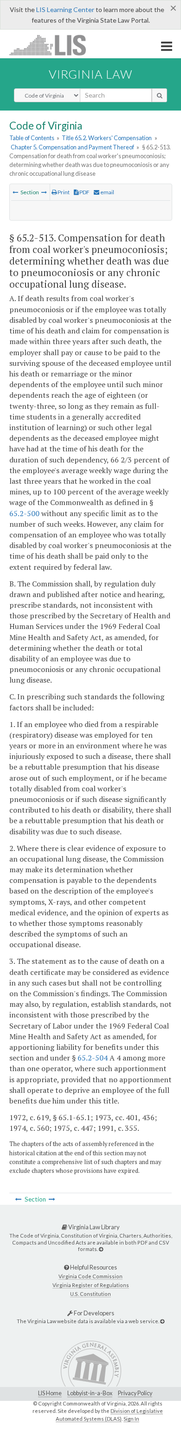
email (106, 192)
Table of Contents (31, 138)
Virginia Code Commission (90, 1276)
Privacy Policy (135, 1393)
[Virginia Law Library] (101, 1249)
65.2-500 (24, 513)
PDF (84, 192)
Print (63, 192)
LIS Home (50, 1393)
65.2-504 (93, 1058)
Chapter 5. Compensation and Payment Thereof (72, 147)
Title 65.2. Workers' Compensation (107, 138)
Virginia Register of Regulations (90, 1285)
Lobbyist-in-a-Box (89, 1393)
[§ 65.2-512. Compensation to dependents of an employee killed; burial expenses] (15, 192)
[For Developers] (162, 1321)
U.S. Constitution (90, 1294)
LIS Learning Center (65, 9)
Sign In (131, 1419)
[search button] (159, 95)
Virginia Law (90, 74)
